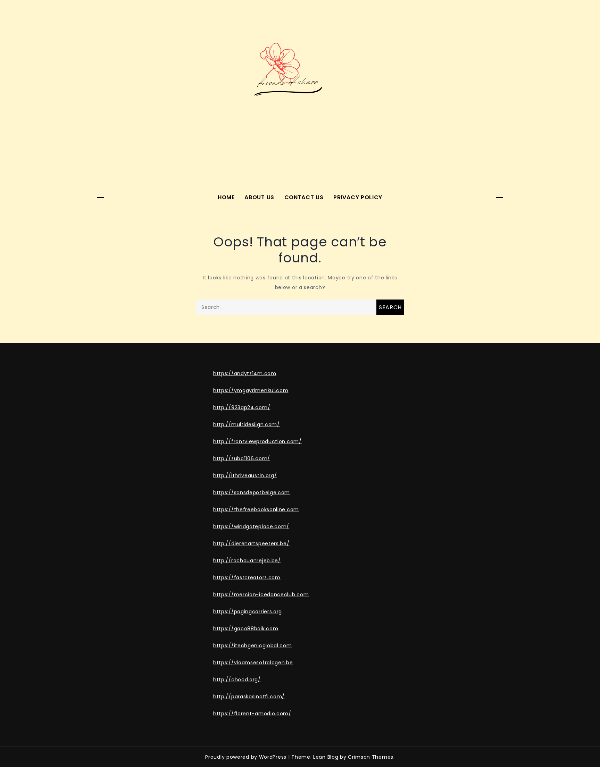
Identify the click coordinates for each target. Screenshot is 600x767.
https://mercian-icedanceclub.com (261, 594)
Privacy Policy (357, 197)
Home (226, 197)
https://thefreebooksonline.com (256, 509)
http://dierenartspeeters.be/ (251, 543)
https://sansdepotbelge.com (251, 492)
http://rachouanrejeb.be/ (247, 560)
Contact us (304, 197)
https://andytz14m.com (244, 373)
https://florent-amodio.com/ (252, 713)
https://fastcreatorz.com (247, 577)
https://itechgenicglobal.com (252, 645)
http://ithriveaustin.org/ (245, 475)
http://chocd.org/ (237, 679)
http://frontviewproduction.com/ (257, 441)
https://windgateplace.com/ (251, 526)
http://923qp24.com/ (241, 407)
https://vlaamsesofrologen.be (253, 662)
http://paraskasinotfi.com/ (249, 696)
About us (259, 197)
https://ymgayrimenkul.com (251, 390)
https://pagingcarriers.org (247, 611)
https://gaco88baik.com (245, 628)
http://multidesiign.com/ (246, 424)
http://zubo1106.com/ (241, 458)
